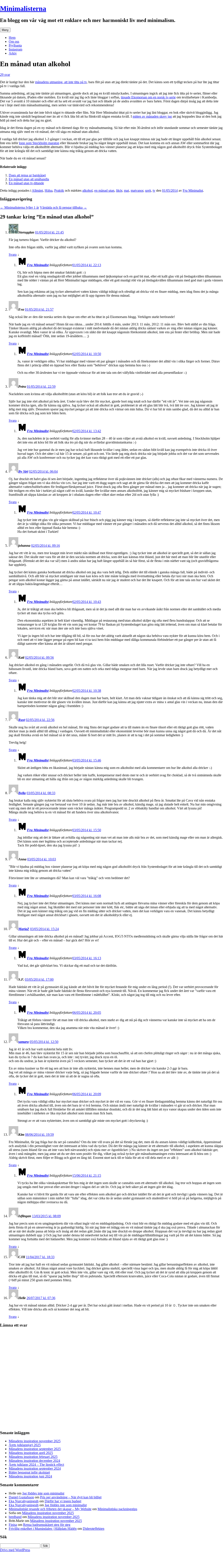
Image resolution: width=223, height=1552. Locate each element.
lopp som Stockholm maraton (39, 143)
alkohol (87, 190)
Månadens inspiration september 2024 (35, 1468)
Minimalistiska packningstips (117, 1509)
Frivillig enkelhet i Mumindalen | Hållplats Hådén (43, 1528)
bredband (15, 1517)
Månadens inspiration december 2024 (34, 1460)
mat (126, 190)
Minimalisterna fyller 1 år (19, 207)
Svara (13, 254)
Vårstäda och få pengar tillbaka (63, 207)
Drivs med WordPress (15, 1550)
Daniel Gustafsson (21, 1497)
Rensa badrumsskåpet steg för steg (46, 1525)
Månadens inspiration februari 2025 (33, 1457)
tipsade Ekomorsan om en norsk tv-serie (148, 97)
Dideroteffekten (93, 1528)
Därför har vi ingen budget (63, 1501)
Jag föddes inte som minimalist (43, 1493)
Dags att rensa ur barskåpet (27, 175)
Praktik (59, 190)
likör (119, 190)
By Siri (23, 471)
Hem (12, 37)
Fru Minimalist (193, 190)
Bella (22, 793)
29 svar (5, 74)
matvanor (137, 190)
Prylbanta (15, 45)
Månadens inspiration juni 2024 (30, 1476)
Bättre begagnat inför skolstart (29, 1472)
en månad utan (104, 190)
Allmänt (37, 190)
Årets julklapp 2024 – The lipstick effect (36, 1464)
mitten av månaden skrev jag (152, 116)
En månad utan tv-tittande (26, 183)
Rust (21, 720)
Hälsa (48, 190)
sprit (148, 190)
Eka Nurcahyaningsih (24, 1501)
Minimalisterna (23, 8)
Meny (5, 30)
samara (23, 1042)
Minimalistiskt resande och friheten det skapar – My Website (50, 1509)
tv (154, 190)
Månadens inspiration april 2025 (31, 1453)
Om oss (14, 41)
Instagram (15, 49)
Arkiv (13, 53)
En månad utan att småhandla (29, 179)
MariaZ (23, 929)
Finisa (13, 1525)
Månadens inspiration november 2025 (35, 1441)
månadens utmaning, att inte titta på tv (61, 82)
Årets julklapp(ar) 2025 (25, 1445)
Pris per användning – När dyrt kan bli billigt (70, 1497)
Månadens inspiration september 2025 (35, 1449)
